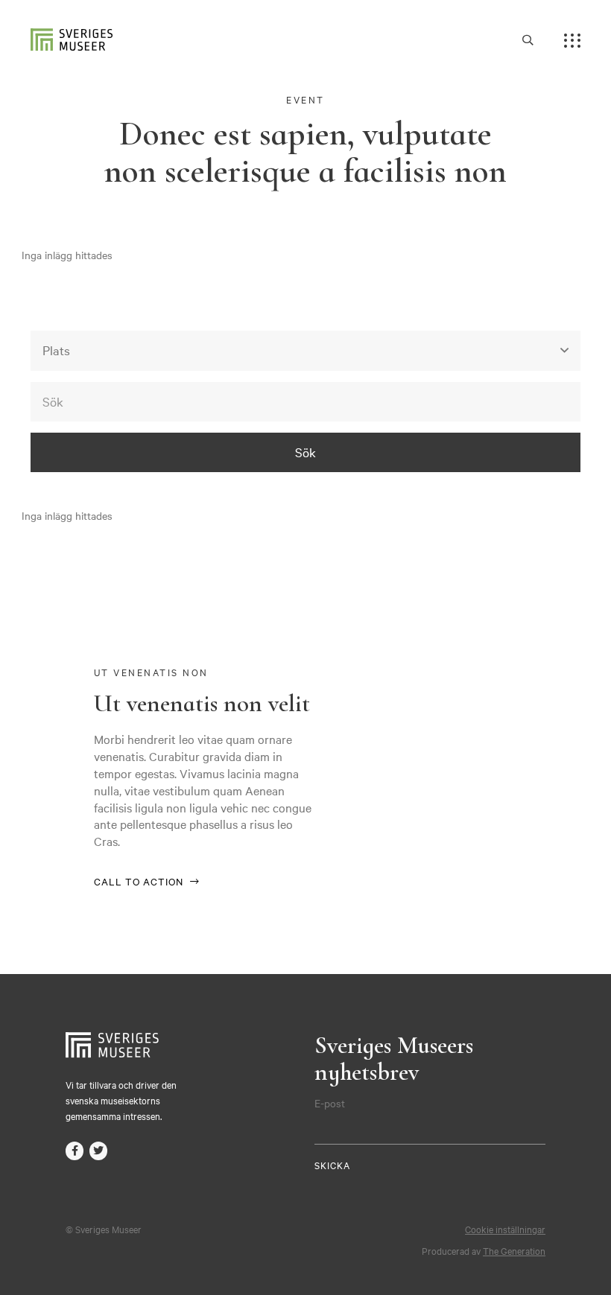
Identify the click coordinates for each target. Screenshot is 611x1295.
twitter (98, 1150)
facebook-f (74, 1150)
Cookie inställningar (505, 1228)
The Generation (514, 1250)
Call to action (138, 881)
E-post (329, 1103)
